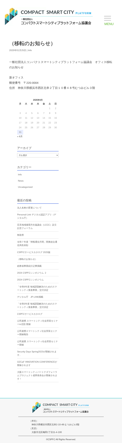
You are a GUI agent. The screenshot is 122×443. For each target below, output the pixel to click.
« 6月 (20, 136)
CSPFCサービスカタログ (29, 314)
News (21, 180)
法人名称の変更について (29, 207)
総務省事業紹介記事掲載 (29, 266)
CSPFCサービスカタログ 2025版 (33, 252)
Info (30, 50)
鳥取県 (20, 235)
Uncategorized (25, 187)
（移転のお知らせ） (27, 259)
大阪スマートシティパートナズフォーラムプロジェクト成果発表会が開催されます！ (37, 375)
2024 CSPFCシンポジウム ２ (32, 273)
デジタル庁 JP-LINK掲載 (30, 297)
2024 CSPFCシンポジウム (30, 279)
